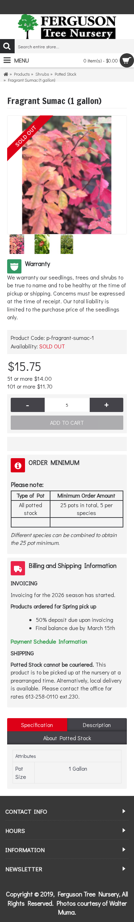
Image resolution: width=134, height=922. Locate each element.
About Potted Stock (67, 738)
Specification (37, 724)
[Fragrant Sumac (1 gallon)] (67, 174)
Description (97, 724)
